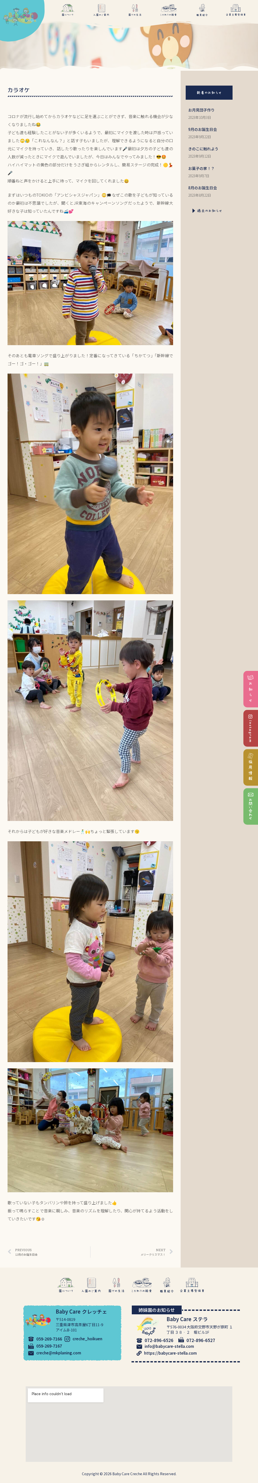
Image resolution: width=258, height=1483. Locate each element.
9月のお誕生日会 (202, 129)
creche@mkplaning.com (58, 1352)
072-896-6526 (159, 1340)
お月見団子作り (201, 110)
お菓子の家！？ (201, 168)
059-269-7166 (49, 1339)
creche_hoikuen (87, 1338)
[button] (209, 93)
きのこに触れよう (203, 148)
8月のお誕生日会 (202, 187)
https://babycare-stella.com (170, 1353)
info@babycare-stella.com (169, 1346)
